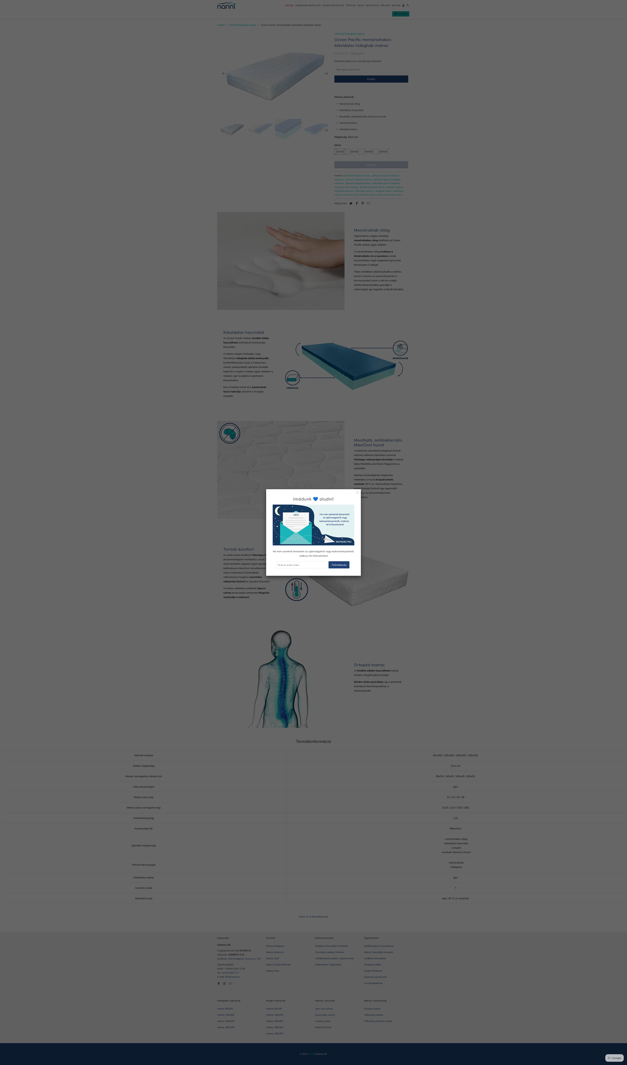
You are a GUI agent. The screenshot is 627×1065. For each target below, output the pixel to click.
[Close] (357, 492)
